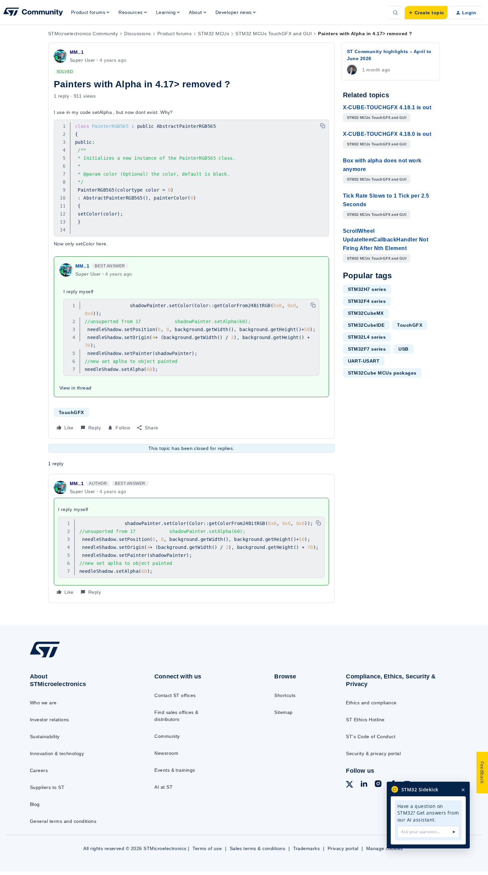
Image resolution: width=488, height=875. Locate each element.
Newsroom (166, 753)
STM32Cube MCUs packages (382, 373)
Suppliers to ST (47, 787)
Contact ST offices (175, 695)
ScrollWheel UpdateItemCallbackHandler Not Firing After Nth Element (386, 239)
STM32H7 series (367, 289)
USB (403, 349)
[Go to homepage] (78, 657)
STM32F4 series (367, 301)
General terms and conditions (63, 821)
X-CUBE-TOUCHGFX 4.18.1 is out (387, 107)
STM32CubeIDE (366, 325)
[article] (191, 538)
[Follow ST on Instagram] (378, 785)
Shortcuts (284, 695)
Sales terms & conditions (257, 848)
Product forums (174, 33)
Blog (35, 804)
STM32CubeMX (366, 313)
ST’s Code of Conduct (370, 736)
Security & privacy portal (373, 753)
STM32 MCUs (213, 33)
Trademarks (306, 848)
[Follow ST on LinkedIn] (364, 785)
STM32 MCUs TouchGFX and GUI (273, 33)
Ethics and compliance (371, 702)
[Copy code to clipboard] (323, 126)
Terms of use (207, 848)
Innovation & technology (57, 753)
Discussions (137, 33)
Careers (39, 770)
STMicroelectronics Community (83, 33)
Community (167, 736)
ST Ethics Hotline (365, 719)
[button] (426, 12)
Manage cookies (384, 848)
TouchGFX (71, 412)
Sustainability (45, 736)
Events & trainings (174, 770)
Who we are (43, 702)
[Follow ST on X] (349, 785)
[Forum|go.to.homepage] (33, 12)
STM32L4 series (367, 337)
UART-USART (364, 361)
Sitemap (283, 712)
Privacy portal (343, 848)
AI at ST (163, 787)
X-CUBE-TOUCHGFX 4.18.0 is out (387, 134)
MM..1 (77, 52)
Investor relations (49, 719)
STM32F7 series (367, 349)
